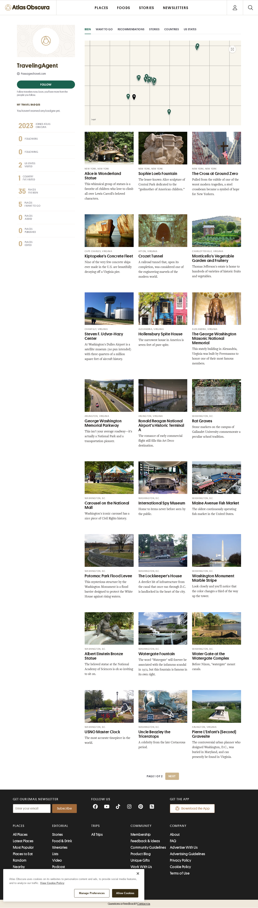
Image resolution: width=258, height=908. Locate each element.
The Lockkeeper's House (160, 576)
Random (20, 860)
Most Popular (23, 847)
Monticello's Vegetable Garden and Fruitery (213, 258)
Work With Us (141, 866)
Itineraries (60, 847)
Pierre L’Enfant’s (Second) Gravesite (214, 734)
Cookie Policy (180, 866)
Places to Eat (23, 854)
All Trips (97, 834)
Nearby (19, 866)
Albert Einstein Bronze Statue (104, 656)
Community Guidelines (148, 847)
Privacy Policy (180, 860)
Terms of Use (179, 873)
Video (57, 860)
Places (19, 825)
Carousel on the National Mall (107, 505)
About (175, 834)
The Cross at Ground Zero (215, 174)
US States (190, 29)
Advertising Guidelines (187, 854)
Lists (55, 854)
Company (178, 825)
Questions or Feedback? (129, 903)
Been (88, 29)
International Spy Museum (161, 503)
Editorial (60, 825)
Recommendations (131, 29)
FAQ (173, 841)
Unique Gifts (140, 860)
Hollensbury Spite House (160, 334)
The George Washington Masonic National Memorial (214, 338)
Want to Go (104, 29)
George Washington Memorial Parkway (103, 423)
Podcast (58, 866)
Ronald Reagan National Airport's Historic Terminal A (161, 425)
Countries (171, 29)
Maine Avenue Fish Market (215, 503)
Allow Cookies (125, 893)
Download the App (195, 808)
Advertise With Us (184, 847)
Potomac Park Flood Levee (108, 576)
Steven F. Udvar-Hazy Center (104, 336)
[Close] (137, 873)
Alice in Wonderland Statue (103, 176)
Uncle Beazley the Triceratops (154, 734)
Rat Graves (202, 421)
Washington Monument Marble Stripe (213, 578)
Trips (95, 825)
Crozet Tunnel (150, 256)
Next (172, 776)
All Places (20, 834)
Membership (141, 834)
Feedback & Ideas (145, 841)
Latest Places (23, 841)
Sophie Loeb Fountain (157, 174)
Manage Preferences (92, 893)
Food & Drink (62, 841)
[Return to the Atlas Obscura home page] (28, 7)
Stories (154, 29)
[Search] (250, 7)
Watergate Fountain (156, 654)
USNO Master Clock (102, 732)
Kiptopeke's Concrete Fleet (109, 256)
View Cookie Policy (52, 883)
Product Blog (141, 854)
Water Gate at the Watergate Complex (210, 656)
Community (141, 825)
